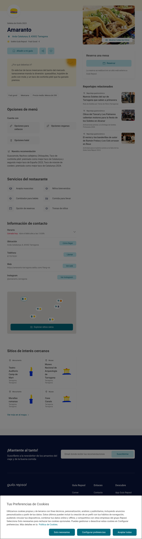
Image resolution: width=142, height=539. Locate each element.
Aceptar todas (125, 532)
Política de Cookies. (48, 524)
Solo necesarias (62, 532)
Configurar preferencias (94, 532)
